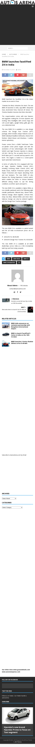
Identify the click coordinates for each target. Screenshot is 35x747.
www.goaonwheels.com (21, 670)
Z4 (19, 262)
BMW (8, 259)
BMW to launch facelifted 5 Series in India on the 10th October (20, 335)
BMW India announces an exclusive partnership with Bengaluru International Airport (20, 326)
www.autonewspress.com (11, 672)
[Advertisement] (17, 27)
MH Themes (18, 742)
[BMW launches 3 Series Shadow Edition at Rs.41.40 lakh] (6, 344)
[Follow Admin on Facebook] (16, 292)
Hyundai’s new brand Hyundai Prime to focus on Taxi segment (17, 730)
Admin (19, 70)
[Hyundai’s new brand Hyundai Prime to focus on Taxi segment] (17, 715)
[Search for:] (17, 48)
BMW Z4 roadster (9, 262)
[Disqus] (17, 375)
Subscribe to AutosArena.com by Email (14, 455)
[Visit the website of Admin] (14, 292)
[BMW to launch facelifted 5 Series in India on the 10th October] (6, 334)
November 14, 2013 (9, 70)
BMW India (16, 259)
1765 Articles (24, 285)
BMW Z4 (26, 259)
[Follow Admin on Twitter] (19, 292)
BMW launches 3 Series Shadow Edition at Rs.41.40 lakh (22, 342)
